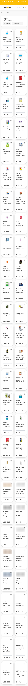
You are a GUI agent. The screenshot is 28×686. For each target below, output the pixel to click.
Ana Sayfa (4, 13)
